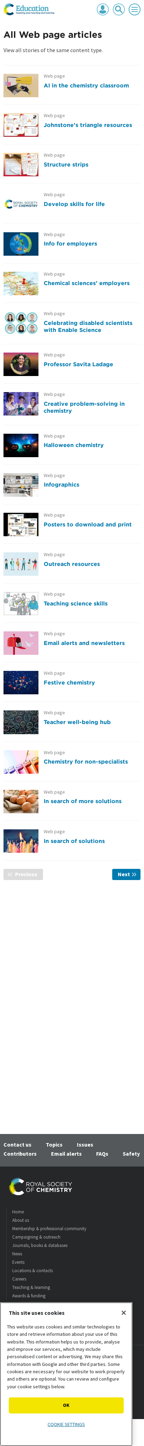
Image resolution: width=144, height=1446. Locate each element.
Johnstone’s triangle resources (88, 124)
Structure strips (66, 164)
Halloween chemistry (74, 444)
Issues (85, 1144)
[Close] (123, 1312)
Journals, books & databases (39, 1245)
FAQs (102, 1153)
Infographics (61, 484)
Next (129, 874)
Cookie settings (66, 1424)
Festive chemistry (69, 682)
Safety (131, 1153)
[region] (66, 1374)
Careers (19, 1279)
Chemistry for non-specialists (86, 761)
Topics (54, 1144)
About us (20, 1220)
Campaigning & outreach (36, 1237)
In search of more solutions (83, 801)
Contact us (17, 1144)
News (17, 1254)
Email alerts (66, 1153)
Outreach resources (72, 563)
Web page (54, 76)
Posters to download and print (88, 524)
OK (66, 1405)
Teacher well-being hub (77, 721)
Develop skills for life (74, 203)
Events (18, 1262)
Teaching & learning (31, 1287)
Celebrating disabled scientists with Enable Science (88, 326)
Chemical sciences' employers (87, 282)
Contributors (20, 1153)
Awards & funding (28, 1296)
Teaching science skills (76, 603)
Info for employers (70, 243)
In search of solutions (74, 840)
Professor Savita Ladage (78, 364)
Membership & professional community (49, 1229)
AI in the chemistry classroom (86, 85)
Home (18, 1212)
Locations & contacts (32, 1271)
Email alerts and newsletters (84, 642)
